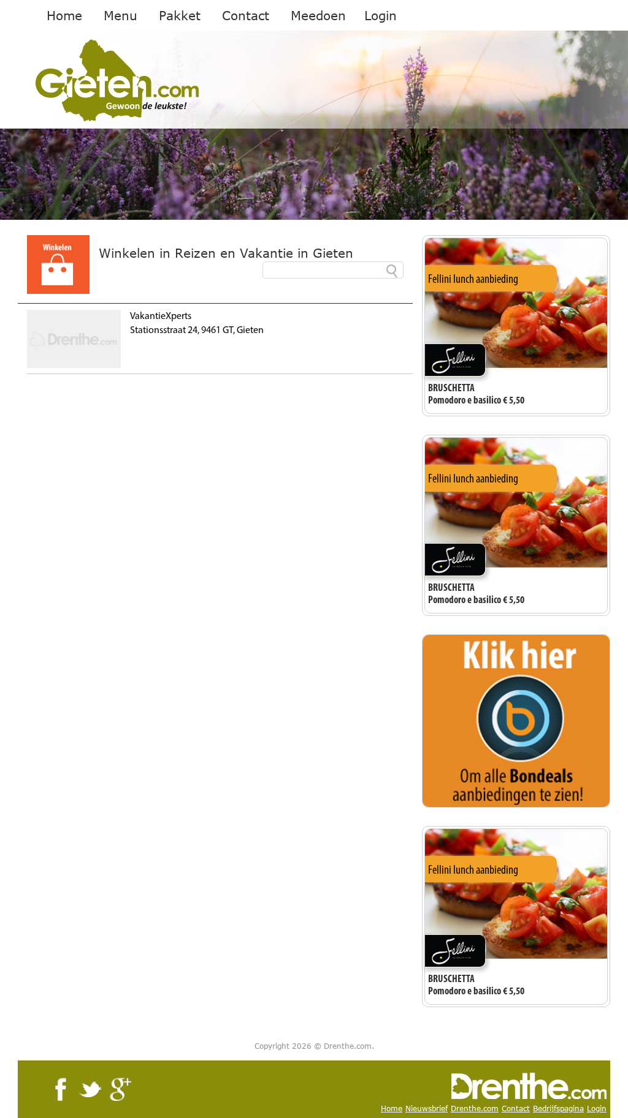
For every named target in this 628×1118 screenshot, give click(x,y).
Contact (245, 15)
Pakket (180, 15)
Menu (120, 15)
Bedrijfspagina (558, 1108)
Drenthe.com (475, 1108)
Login (380, 15)
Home (64, 15)
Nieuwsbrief (426, 1108)
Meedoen (318, 15)
